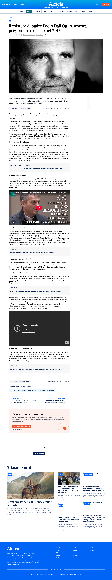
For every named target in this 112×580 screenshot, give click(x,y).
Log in (44, 447)
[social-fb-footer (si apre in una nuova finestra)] (54, 569)
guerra (61, 474)
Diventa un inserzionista (62, 574)
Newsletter (76, 550)
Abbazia (90, 11)
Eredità (77, 11)
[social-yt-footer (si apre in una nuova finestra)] (51, 569)
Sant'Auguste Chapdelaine (62, 7)
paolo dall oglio (32, 390)
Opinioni (38, 11)
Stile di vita (52, 11)
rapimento (42, 390)
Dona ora (105, 4)
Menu (21, 11)
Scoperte (69, 11)
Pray (28, 11)
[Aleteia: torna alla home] (56, 3)
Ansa (11, 281)
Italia (83, 11)
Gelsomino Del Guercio (29, 35)
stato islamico (51, 390)
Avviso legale (51, 574)
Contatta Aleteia (73, 574)
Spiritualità (61, 11)
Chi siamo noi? (42, 574)
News (44, 11)
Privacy (80, 574)
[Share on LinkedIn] (60, 108)
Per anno (92, 550)
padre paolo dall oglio (20, 390)
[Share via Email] (66, 108)
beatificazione (88, 474)
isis (10, 390)
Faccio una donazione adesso (20, 426)
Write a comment (39, 453)
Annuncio (75, 555)
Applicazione (76, 553)
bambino (87, 503)
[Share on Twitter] (63, 108)
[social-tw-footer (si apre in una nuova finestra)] (57, 569)
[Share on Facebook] (57, 108)
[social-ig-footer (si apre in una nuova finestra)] (60, 569)
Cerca (22, 4)
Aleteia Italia (39, 35)
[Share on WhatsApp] (69, 108)
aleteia (10, 474)
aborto (61, 505)
